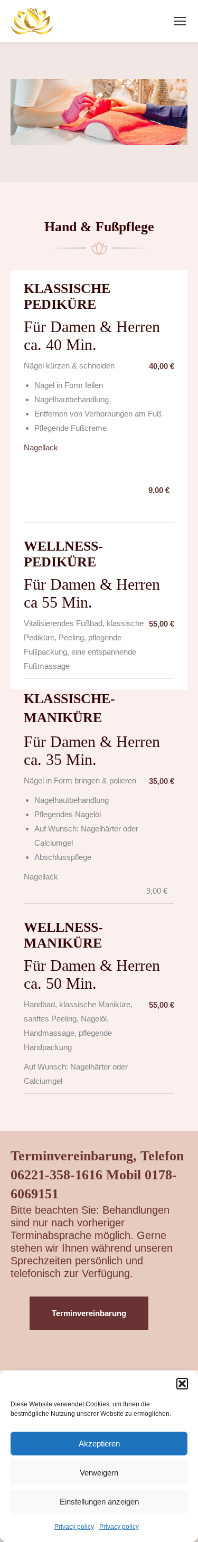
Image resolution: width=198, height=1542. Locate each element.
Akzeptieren (99, 1443)
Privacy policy (74, 1526)
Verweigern (99, 1472)
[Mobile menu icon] (180, 21)
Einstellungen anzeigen (99, 1501)
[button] (182, 1383)
